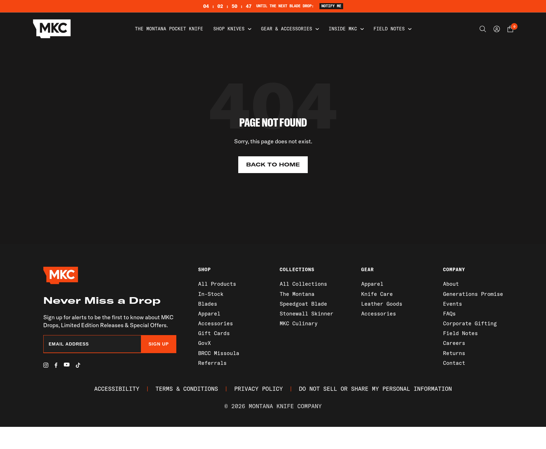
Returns (454, 353)
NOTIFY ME (331, 5)
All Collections (303, 283)
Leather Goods (381, 303)
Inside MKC (343, 29)
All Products (217, 283)
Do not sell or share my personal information (375, 388)
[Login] (497, 29)
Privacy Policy (258, 388)
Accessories (215, 323)
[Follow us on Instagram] (45, 365)
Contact (454, 362)
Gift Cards (214, 333)
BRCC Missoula (218, 353)
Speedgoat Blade (303, 303)
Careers (454, 343)
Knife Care (377, 293)
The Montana (297, 293)
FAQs (449, 313)
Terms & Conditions (186, 388)
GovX (204, 343)
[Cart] (510, 29)
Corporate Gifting (470, 323)
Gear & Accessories (286, 29)
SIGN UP (159, 343)
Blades (207, 303)
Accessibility (116, 388)
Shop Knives (229, 29)
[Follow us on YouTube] (67, 365)
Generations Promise (473, 293)
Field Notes (389, 29)
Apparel (209, 313)
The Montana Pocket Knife (169, 29)
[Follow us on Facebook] (56, 365)
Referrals (212, 362)
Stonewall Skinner (306, 313)
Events (452, 303)
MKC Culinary (299, 323)
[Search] (483, 29)
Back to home (273, 164)
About (451, 283)
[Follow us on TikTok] (78, 365)
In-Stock (210, 293)
